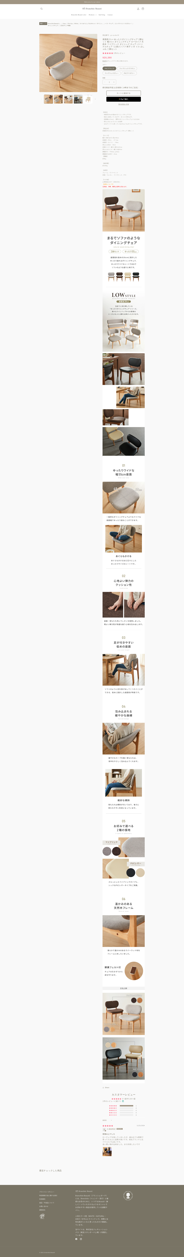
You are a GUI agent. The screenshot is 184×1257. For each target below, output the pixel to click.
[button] (41, 8)
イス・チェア (109, 23)
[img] (108, 1126)
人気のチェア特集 (65, 25)
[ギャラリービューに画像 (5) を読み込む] (88, 99)
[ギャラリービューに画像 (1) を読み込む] (48, 99)
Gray (64, 23)
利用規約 (42, 1199)
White (76, 23)
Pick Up (70, 23)
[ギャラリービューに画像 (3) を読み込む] (68, 99)
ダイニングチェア (53, 25)
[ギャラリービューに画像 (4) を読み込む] (78, 99)
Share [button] (107, 1087)
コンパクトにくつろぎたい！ (123, 23)
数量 (104, 78)
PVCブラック (109, 68)
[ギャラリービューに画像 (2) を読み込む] (58, 99)
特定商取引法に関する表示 (48, 1195)
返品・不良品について (46, 1203)
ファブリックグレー (112, 73)
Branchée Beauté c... (54, 23)
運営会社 (42, 1210)
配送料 (104, 61)
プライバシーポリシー (46, 1192)
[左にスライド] (41, 99)
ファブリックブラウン (127, 68)
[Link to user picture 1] (107, 1151)
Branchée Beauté (49, 1252)
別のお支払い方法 (123, 104)
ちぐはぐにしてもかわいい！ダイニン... (91, 23)
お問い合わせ (43, 1206)
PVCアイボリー (129, 73)
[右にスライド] (95, 99)
